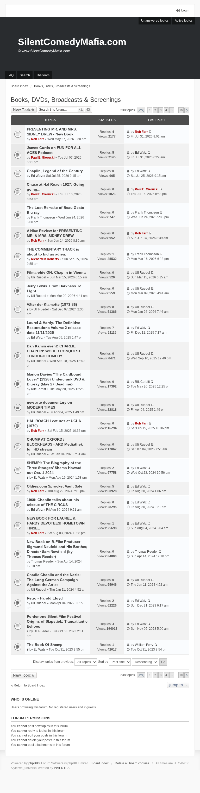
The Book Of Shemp (45, 644)
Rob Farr (37, 139)
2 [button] (155, 110)
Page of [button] (141, 110)
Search (81, 110)
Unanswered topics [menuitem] (154, 20)
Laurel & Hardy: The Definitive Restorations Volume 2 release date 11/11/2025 (54, 328)
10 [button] (181, 110)
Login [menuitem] (185, 10)
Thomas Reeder (42, 561)
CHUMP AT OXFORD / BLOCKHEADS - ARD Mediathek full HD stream (55, 444)
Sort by (103, 662)
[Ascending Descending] (145, 662)
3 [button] (160, 110)
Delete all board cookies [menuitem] (132, 763)
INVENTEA (62, 768)
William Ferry (144, 645)
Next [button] (186, 110)
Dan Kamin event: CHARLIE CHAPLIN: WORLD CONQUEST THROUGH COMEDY (54, 351)
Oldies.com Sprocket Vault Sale (54, 486)
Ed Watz (141, 152)
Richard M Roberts (45, 259)
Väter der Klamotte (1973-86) (52, 304)
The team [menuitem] (42, 75)
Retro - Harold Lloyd (45, 598)
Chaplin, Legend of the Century (55, 171)
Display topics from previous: (53, 662)
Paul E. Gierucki (42, 157)
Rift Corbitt (38, 389)
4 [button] (166, 110)
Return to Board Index (29, 685)
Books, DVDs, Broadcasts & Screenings (66, 99)
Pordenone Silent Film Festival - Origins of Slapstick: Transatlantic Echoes (57, 621)
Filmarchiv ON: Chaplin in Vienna (56, 272)
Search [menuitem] (25, 75)
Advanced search (88, 110)
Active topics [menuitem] (183, 20)
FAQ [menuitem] (11, 75)
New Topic (22, 109)
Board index (100, 763)
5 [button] (171, 110)
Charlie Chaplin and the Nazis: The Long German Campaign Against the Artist (54, 580)
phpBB (33, 763)
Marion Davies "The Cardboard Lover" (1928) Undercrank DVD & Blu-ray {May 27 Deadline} (56, 379)
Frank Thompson (43, 217)
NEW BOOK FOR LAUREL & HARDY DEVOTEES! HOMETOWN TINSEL (56, 523)
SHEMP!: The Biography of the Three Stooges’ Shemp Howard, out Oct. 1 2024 (55, 468)
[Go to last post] (150, 132)
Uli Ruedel (38, 277)
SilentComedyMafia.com (72, 41)
